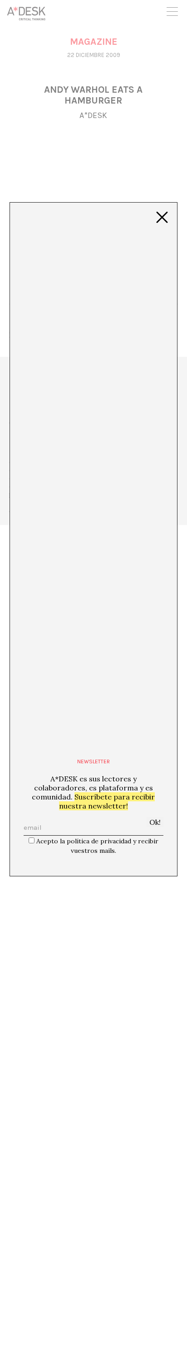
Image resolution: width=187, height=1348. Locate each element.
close (162, 217)
